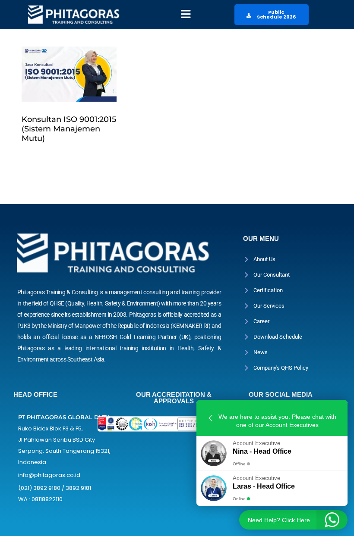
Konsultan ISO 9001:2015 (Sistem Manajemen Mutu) (69, 129)
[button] (185, 14)
